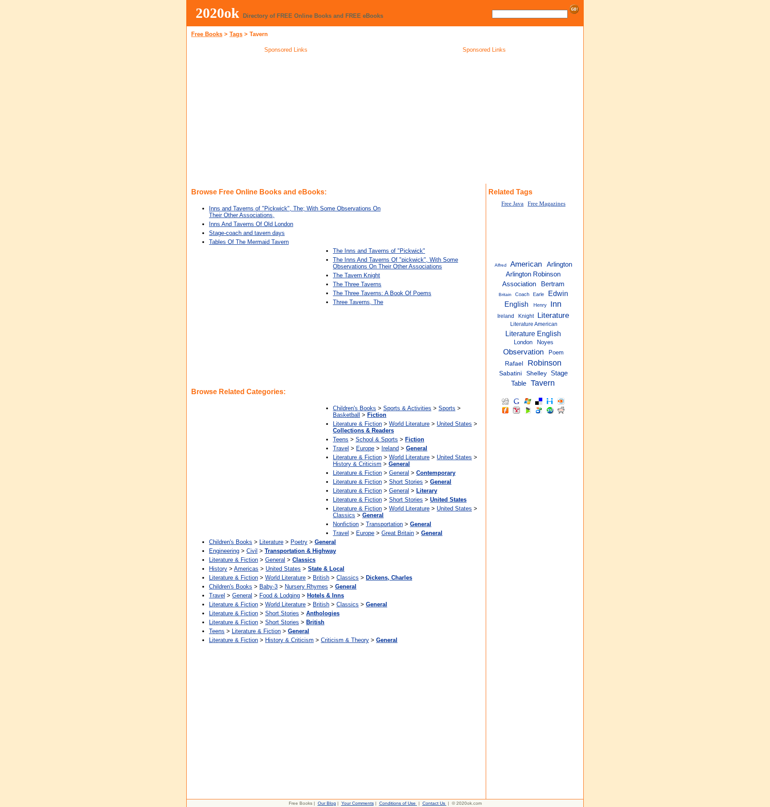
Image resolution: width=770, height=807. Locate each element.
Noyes (545, 342)
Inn (555, 304)
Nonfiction (346, 524)
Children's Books (354, 408)
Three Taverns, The (358, 302)
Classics (344, 515)
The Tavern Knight (356, 275)
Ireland (390, 448)
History (218, 568)
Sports (446, 408)
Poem (556, 352)
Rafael (514, 363)
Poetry (299, 542)
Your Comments (357, 803)
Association (519, 284)
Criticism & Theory (345, 640)
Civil (252, 551)
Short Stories (406, 481)
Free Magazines (546, 204)
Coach (522, 294)
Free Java (512, 204)
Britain (505, 294)
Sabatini (510, 373)
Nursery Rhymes (306, 586)
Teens (340, 439)
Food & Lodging (279, 595)
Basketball (346, 415)
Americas (246, 568)
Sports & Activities (407, 408)
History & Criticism (357, 464)
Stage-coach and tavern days (247, 233)
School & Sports (377, 439)
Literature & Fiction (357, 423)
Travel (341, 448)
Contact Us (433, 803)
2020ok (217, 13)
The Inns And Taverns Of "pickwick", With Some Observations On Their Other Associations (395, 263)
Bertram (553, 284)
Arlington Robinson (533, 274)
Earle (538, 294)
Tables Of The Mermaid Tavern (249, 242)
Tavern (543, 383)
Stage (559, 373)
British (321, 577)
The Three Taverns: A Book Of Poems (382, 293)
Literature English (533, 333)
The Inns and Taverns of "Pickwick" (379, 250)
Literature (271, 542)
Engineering (224, 551)
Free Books (206, 34)
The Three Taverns (357, 284)
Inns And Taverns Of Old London (251, 224)
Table (518, 383)
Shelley (536, 373)
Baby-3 (268, 586)
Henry (540, 305)
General (399, 472)
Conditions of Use (397, 803)
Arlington (559, 264)
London (523, 342)
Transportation (384, 524)
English (516, 304)
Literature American (533, 324)
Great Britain (397, 533)
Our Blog (327, 803)
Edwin (558, 293)
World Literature (409, 423)
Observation (523, 351)
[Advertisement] (286, 120)
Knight (526, 316)
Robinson (544, 362)
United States (454, 423)
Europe (365, 448)
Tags (235, 34)
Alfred (501, 265)
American (526, 263)
